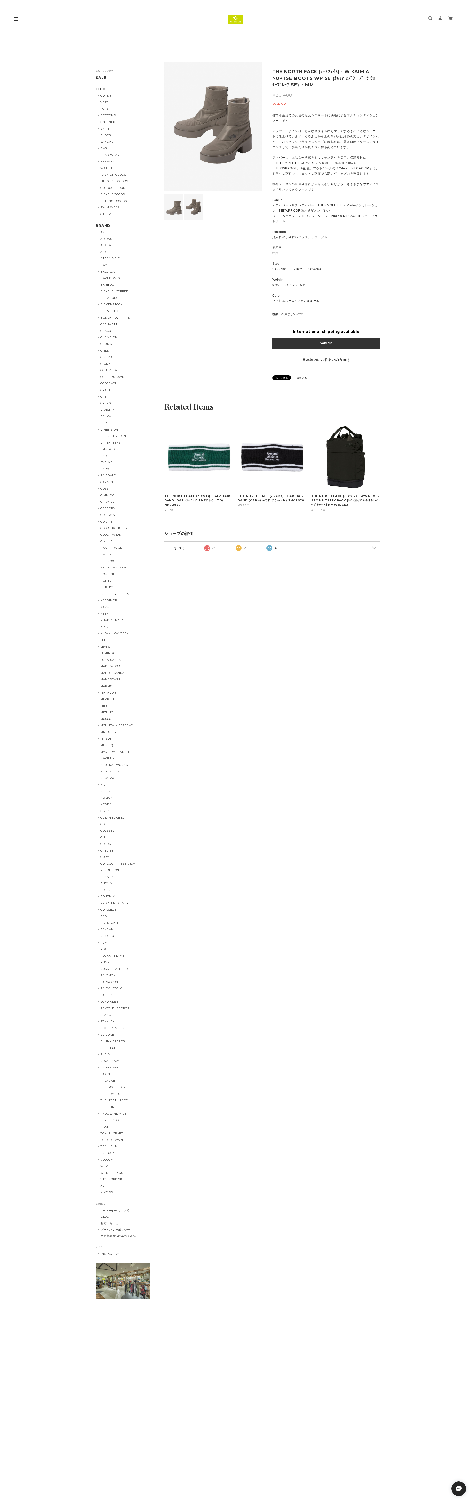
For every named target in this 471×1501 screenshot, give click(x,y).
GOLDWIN (107, 515)
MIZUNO (106, 712)
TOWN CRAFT (111, 1133)
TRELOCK (107, 1153)
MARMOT (107, 686)
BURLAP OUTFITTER (116, 317)
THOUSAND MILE (113, 1113)
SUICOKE (107, 1034)
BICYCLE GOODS (112, 194)
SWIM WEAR (110, 207)
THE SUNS (108, 1107)
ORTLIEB (107, 850)
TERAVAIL (108, 1080)
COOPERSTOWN (112, 377)
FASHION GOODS (113, 174)
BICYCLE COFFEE (114, 291)
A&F (103, 232)
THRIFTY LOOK (111, 1120)
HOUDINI (107, 574)
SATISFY (106, 995)
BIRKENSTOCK (111, 304)
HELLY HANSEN (113, 567)
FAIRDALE (108, 475)
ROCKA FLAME (112, 955)
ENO (103, 456)
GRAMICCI (108, 501)
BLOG (105, 1216)
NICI (103, 784)
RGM (103, 942)
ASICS (104, 252)
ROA (103, 949)
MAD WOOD (110, 666)
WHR (104, 1166)
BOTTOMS (108, 115)
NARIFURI (108, 758)
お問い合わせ (109, 1223)
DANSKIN (107, 409)
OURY (104, 857)
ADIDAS (106, 239)
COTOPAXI (108, 383)
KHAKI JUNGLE (112, 620)
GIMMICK (107, 495)
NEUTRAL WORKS (114, 765)
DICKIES (106, 423)
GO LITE (106, 521)
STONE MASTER (112, 1028)
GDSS (104, 488)
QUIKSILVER (109, 909)
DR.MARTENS (110, 442)
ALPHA (105, 245)
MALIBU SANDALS (114, 673)
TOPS (104, 108)
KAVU (104, 607)
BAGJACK (107, 271)
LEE (103, 640)
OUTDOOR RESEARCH (117, 863)
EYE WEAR (108, 161)
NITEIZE (106, 791)
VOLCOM (106, 1159)
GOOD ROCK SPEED (117, 528)
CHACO (105, 331)
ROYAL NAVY (110, 1061)
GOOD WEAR (111, 534)
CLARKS (106, 363)
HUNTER (107, 580)
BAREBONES (110, 278)
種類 (275, 314)
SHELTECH (108, 1048)
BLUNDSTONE (111, 311)
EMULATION (109, 449)
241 (102, 1186)
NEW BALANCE (112, 771)
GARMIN (106, 482)
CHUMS (106, 344)
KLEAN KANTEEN (114, 633)
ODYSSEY (107, 830)
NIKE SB (106, 1192)
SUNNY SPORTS (112, 1041)
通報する (302, 378)
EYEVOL (106, 469)
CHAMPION (109, 337)
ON (102, 837)
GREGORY (107, 508)
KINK (104, 627)
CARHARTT (109, 324)
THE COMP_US (111, 1093)
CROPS (105, 403)
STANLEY (107, 1021)
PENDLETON (109, 870)
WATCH (106, 168)
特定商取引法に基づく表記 (118, 1236)
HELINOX (107, 561)
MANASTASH (110, 679)
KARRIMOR (108, 600)
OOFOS (105, 844)
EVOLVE (106, 462)
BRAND (103, 226)
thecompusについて (115, 1210)
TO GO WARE (112, 1140)
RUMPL (106, 962)
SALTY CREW (111, 988)
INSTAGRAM (110, 1253)
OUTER (105, 95)
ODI (103, 824)
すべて (179, 548)
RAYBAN (107, 929)
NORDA (106, 804)
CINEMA (106, 357)
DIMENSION (109, 429)
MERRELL (107, 699)
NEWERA (107, 778)
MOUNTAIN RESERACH (117, 725)
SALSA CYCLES (111, 982)
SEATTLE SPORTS (114, 1008)
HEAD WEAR (110, 155)
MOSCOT (106, 719)
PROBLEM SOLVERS (115, 903)
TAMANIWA (109, 1067)
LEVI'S (105, 646)
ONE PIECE (108, 122)
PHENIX (106, 883)
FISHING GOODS (113, 201)
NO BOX (106, 797)
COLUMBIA (108, 370)
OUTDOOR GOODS (113, 187)
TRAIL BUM (109, 1146)
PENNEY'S (108, 877)
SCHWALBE (109, 1001)
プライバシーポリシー (115, 1229)
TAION (105, 1074)
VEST (104, 102)
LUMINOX (107, 653)
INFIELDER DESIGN (114, 594)
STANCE (106, 1015)
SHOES (105, 135)
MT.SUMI (107, 738)
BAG (103, 148)
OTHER (105, 214)
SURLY (105, 1054)
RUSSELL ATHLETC (114, 969)
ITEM (101, 89)
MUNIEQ (106, 745)
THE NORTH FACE (114, 1100)
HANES (105, 554)
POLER (105, 890)
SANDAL (106, 141)
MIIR (103, 705)
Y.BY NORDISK (111, 1179)
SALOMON (108, 975)
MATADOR (108, 692)
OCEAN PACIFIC (112, 817)
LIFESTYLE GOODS (114, 181)
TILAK (104, 1126)
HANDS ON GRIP (113, 548)
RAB (103, 916)
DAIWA (105, 416)
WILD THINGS (111, 1173)
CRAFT (105, 390)
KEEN (104, 613)
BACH (104, 265)
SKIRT (105, 128)
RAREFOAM (109, 922)
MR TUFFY (108, 732)
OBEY (104, 811)
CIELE (104, 350)
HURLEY (106, 587)
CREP (104, 396)
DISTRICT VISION (113, 436)
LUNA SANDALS (112, 660)
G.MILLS (106, 541)
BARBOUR (108, 284)
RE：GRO (107, 936)
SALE (101, 78)
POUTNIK (107, 896)
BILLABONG (109, 298)
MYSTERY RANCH (114, 752)
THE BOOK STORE (114, 1087)
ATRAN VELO (110, 258)
